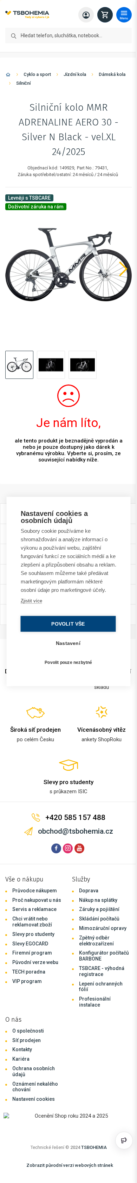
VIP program (27, 981)
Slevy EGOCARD (30, 943)
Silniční (23, 83)
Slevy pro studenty (33, 934)
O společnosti (28, 1031)
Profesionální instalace (95, 1002)
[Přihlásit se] (86, 14)
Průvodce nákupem (34, 890)
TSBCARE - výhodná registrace (101, 971)
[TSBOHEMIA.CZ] (27, 15)
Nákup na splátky (98, 900)
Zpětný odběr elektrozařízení (96, 940)
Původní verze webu (35, 962)
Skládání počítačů (99, 919)
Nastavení (66, 647)
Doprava (88, 890)
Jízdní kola (75, 74)
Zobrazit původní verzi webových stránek (69, 1165)
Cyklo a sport (37, 74)
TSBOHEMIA (94, 1147)
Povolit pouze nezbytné (66, 666)
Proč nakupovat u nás (36, 900)
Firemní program (32, 953)
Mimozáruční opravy (102, 928)
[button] (19, 365)
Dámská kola (112, 74)
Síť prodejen (26, 1040)
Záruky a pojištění (99, 909)
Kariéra (21, 1059)
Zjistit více (30, 605)
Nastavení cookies (33, 1099)
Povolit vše (66, 628)
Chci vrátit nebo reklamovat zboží (32, 921)
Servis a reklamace (34, 909)
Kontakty (22, 1049)
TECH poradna (28, 972)
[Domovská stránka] (8, 75)
